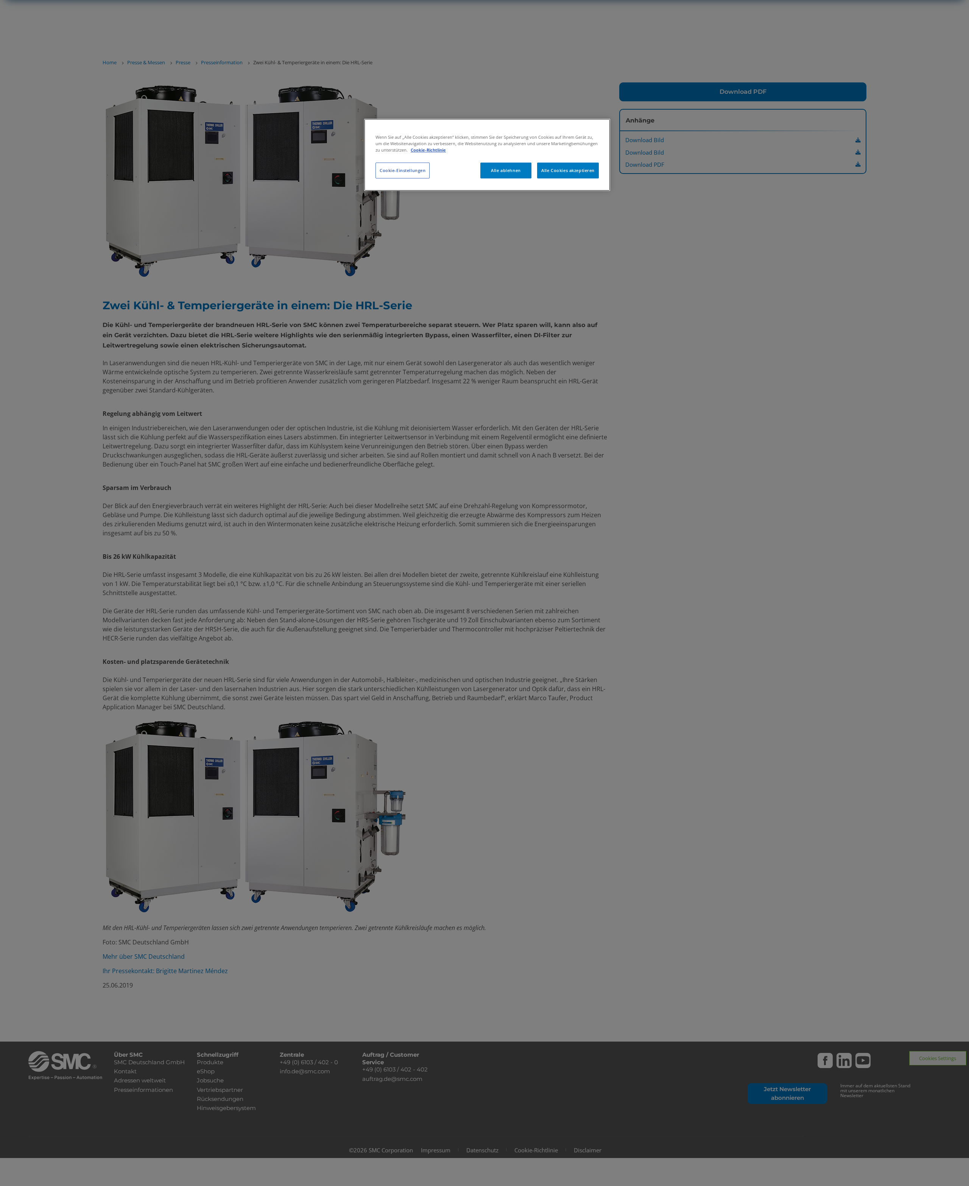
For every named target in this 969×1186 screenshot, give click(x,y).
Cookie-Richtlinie (428, 150)
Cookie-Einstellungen (402, 170)
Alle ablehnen (505, 170)
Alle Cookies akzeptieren (568, 170)
